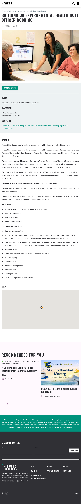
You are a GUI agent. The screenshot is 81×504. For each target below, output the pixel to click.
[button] (42, 308)
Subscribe (74, 450)
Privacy (77, 493)
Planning (34, 471)
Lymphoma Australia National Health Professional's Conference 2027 (19, 371)
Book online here (10, 88)
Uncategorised (6, 11)
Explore (66, 466)
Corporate (67, 471)
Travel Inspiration (53, 471)
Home (33, 466)
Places (49, 466)
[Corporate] (10, 467)
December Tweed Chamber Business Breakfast (59, 390)
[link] (8, 481)
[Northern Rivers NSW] (23, 481)
